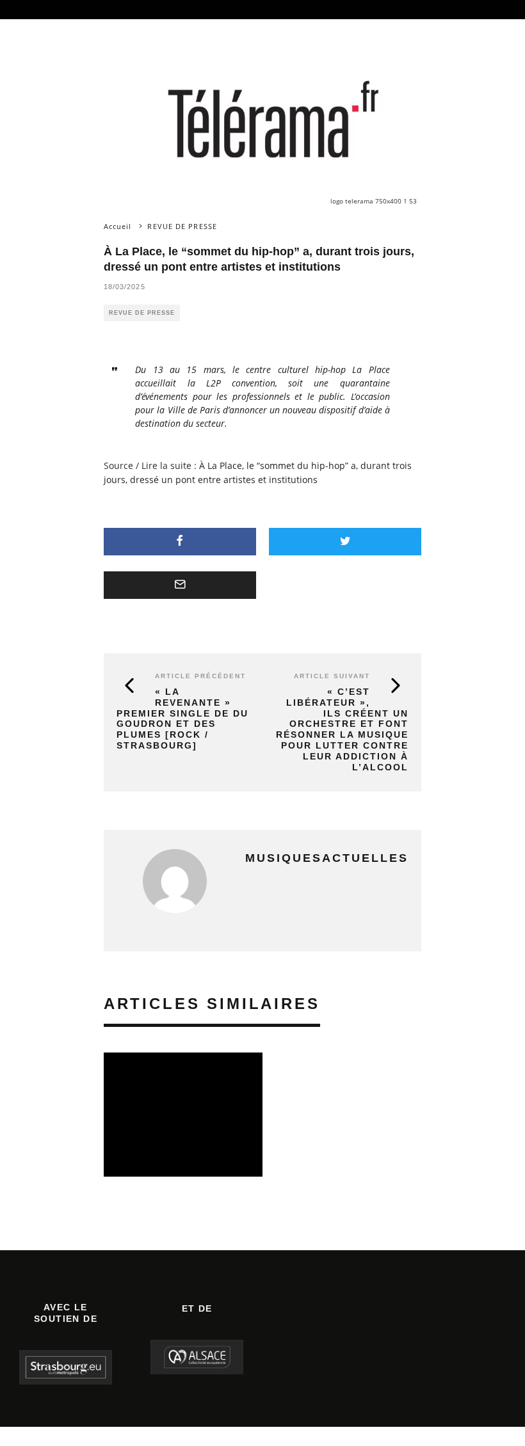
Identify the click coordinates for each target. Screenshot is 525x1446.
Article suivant (332, 675)
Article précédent (200, 675)
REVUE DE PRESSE (142, 313)
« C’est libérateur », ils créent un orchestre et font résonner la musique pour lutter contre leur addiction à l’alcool (342, 729)
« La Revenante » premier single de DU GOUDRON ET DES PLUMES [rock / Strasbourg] (182, 719)
